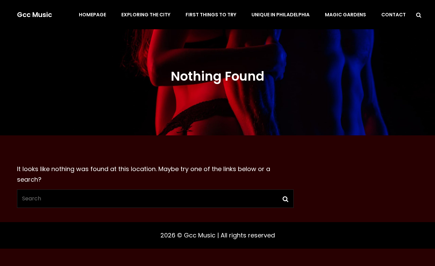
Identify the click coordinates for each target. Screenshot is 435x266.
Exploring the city (145, 14)
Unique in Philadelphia (280, 14)
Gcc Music (34, 14)
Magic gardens (345, 14)
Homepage (92, 14)
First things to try (211, 14)
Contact (393, 14)
